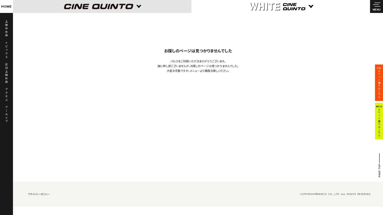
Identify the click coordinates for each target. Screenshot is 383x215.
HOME (6, 6)
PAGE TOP (379, 170)
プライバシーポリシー (39, 194)
